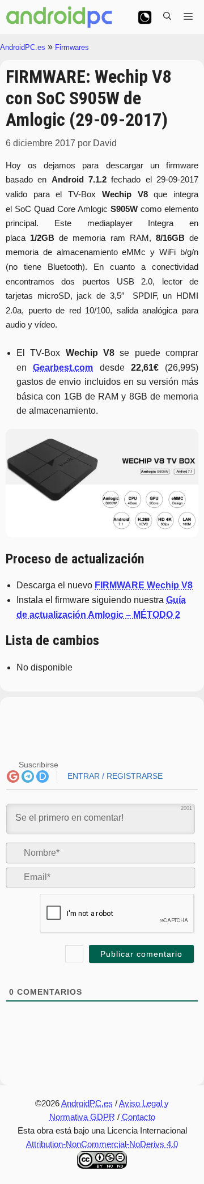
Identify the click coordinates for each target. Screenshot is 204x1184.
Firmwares (72, 47)
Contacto (138, 1117)
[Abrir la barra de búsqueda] (167, 17)
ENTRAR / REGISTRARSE (114, 775)
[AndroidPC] (59, 17)
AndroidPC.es (22, 47)
